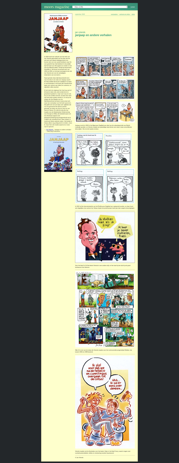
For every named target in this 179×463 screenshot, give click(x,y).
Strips (133, 14)
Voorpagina (114, 14)
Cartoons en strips (124, 14)
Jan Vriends (49, 129)
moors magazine (56, 6)
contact (133, 7)
